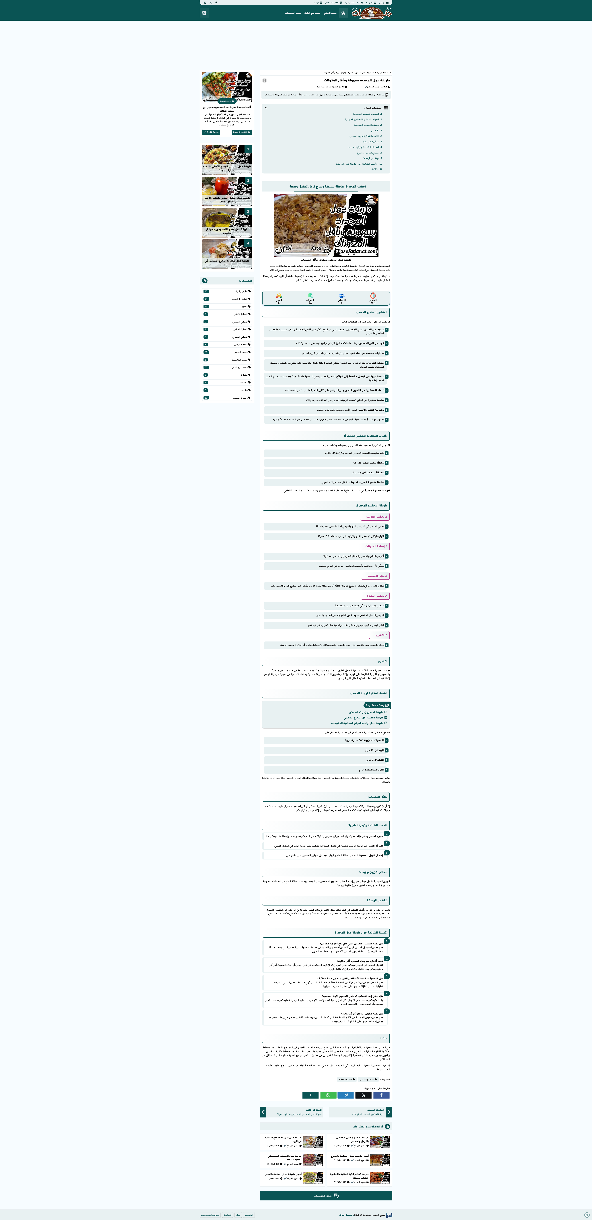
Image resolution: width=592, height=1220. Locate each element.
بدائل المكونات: (371, 141)
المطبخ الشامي (368, 72)
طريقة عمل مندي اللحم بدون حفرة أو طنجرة (227, 231)
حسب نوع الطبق (312, 13)
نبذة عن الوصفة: (370, 158)
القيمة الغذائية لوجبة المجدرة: (364, 136)
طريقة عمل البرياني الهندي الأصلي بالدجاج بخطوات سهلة (227, 168)
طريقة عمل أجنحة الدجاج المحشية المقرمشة (357, 723)
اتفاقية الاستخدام (332, 2)
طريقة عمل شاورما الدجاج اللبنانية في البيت (227, 262)
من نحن (382, 2)
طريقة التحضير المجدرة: (366, 124)
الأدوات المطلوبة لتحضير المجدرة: (362, 119)
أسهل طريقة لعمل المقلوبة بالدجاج (350, 1155)
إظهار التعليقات (323, 1196)
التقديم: (374, 130)
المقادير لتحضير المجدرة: (366, 113)
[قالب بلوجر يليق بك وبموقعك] (389, 1215)
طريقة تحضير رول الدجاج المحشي (363, 717)
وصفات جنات (346, 1214)
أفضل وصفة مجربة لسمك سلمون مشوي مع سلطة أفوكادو (227, 109)
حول (238, 1215)
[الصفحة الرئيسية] (343, 13)
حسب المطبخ (330, 13)
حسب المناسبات (293, 13)
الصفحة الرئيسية (384, 72)
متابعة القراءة (212, 132)
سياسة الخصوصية (352, 2)
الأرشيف (316, 2)
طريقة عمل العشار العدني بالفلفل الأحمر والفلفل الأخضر (227, 199)
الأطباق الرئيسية (240, 132)
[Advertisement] (296, 43)
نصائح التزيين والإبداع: (368, 152)
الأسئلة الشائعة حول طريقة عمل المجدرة (356, 163)
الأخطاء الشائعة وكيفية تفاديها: (363, 147)
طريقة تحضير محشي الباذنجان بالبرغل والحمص (352, 1139)
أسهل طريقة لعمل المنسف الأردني (283, 1174)
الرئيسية (249, 1215)
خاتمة (375, 169)
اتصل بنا (369, 2)
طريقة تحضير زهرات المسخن (366, 712)
